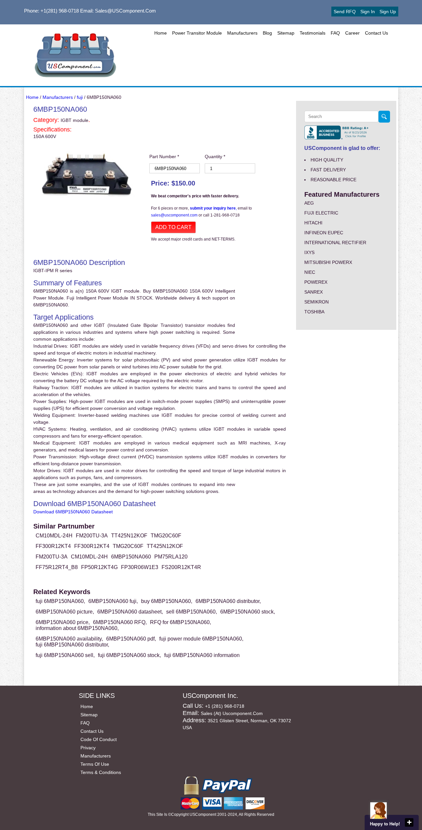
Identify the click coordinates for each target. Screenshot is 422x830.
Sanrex (313, 292)
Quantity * (215, 156)
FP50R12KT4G (99, 567)
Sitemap (285, 33)
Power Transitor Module (197, 33)
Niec (309, 272)
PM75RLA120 (171, 556)
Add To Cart (173, 227)
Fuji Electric (321, 212)
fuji (80, 97)
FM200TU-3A (92, 535)
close (409, 822)
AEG (309, 203)
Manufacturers (242, 33)
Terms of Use (94, 764)
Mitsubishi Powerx (328, 262)
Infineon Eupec (323, 232)
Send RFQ (345, 11)
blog (267, 33)
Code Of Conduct (98, 739)
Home (160, 33)
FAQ (335, 33)
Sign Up (387, 11)
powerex (315, 282)
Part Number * (164, 156)
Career (352, 33)
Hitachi (313, 222)
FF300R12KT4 (53, 546)
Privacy (88, 747)
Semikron (316, 301)
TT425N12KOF (129, 535)
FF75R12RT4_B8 (57, 567)
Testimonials (312, 33)
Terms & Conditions (100, 772)
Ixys (309, 252)
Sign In (367, 11)
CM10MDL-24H (54, 535)
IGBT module (74, 120)
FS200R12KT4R (181, 567)
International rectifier (335, 242)
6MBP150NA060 (131, 556)
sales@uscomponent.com (174, 215)
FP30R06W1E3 (139, 567)
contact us (376, 33)
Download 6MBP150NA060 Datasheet (73, 511)
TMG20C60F (166, 535)
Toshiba (314, 311)
